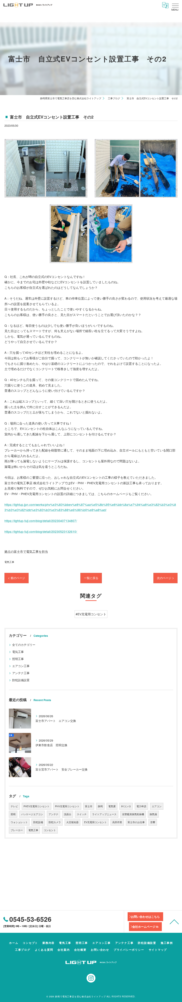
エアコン (157, 806)
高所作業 (117, 822)
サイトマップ (158, 950)
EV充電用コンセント (95, 822)
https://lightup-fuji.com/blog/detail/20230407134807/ (40, 520)
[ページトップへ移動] (174, 921)
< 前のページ (16, 578)
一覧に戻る (91, 578)
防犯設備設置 (21, 680)
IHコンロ (126, 806)
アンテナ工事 (21, 673)
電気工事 (9, 562)
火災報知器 (72, 822)
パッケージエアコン (32, 814)
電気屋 (112, 806)
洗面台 (67, 814)
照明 (13, 814)
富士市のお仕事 (136, 822)
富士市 (88, 806)
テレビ (14, 806)
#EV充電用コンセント (91, 614)
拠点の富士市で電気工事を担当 (26, 551)
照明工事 (18, 659)
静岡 (100, 806)
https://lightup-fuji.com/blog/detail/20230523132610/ (41, 531)
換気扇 (153, 814)
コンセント (50, 830)
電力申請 (141, 806)
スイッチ (82, 814)
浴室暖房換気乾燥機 (133, 814)
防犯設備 (38, 822)
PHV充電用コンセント (67, 806)
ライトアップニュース (104, 814)
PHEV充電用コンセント (36, 806)
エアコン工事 (21, 666)
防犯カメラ (55, 822)
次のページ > (165, 578)
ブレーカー (17, 830)
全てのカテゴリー (23, 645)
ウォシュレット (19, 822)
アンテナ (53, 814)
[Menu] (175, 5)
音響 (152, 822)
